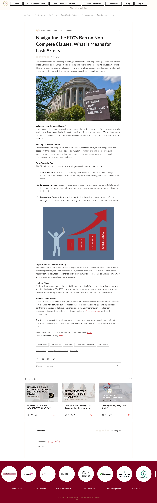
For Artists (53, 15)
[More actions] (119, 30)
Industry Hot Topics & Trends (58, 351)
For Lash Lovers (87, 15)
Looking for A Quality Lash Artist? (114, 406)
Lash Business (102, 15)
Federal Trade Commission (85, 345)
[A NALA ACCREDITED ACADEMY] (41, 392)
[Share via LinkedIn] (48, 359)
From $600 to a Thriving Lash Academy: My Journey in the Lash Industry (78, 406)
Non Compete (103, 345)
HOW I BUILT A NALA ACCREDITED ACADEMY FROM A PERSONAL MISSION (39, 406)
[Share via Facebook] (37, 359)
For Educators (40, 15)
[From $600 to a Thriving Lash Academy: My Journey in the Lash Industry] (78, 392)
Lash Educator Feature (69, 15)
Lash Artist (68, 345)
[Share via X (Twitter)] (43, 359)
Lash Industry (56, 345)
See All (130, 379)
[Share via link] (54, 359)
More (114, 15)
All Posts (27, 15)
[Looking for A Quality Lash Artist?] (115, 392)
